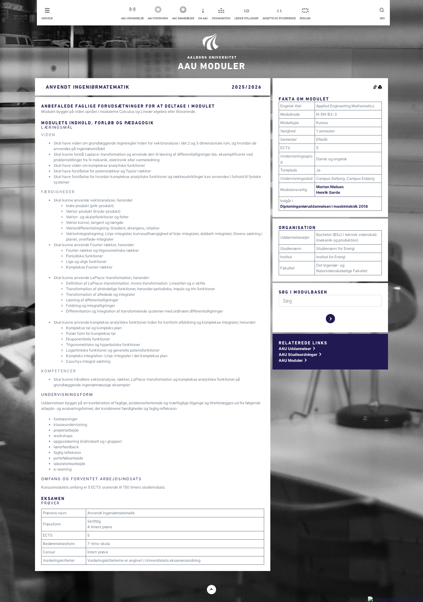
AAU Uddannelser (297, 348)
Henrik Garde (328, 192)
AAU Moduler (293, 360)
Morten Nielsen (329, 186)
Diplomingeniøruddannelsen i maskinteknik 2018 (324, 206)
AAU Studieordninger (300, 354)
